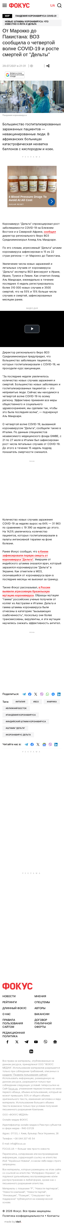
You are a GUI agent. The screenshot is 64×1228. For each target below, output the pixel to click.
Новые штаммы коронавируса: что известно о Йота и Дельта (26, 22)
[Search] (59, 5)
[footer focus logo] (17, 986)
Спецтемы (42, 1002)
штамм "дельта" (16, 728)
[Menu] (4, 5)
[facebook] (7, 1042)
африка (52, 701)
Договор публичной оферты (43, 1023)
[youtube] (36, 1042)
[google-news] (55, 1042)
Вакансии (41, 1014)
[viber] (45, 1042)
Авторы (39, 1008)
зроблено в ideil (12, 1222)
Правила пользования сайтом (12, 1023)
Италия (21, 701)
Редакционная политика (13, 1034)
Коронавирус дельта (19, 734)
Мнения (40, 996)
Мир (7, 16)
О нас (6, 1014)
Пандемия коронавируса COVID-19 (35, 16)
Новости (9, 996)
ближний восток (17, 708)
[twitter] (17, 1042)
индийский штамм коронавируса (26, 721)
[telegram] (26, 1042)
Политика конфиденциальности (23, 1215)
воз (37, 701)
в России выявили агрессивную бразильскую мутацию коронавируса (26, 591)
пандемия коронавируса (21, 715)
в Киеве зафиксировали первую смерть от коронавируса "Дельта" (25, 555)
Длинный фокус (14, 1008)
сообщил (50, 231)
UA (52, 5)
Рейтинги (9, 1002)
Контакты (53, 1215)
